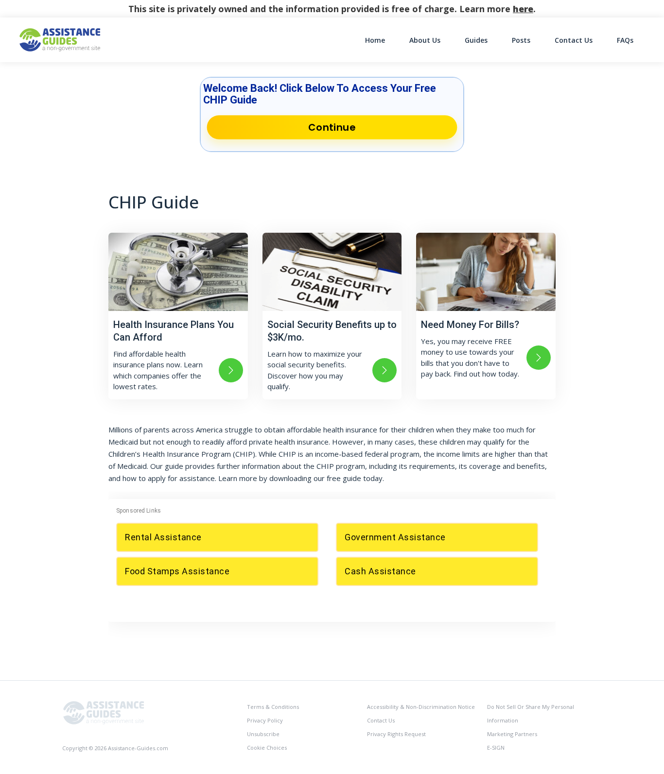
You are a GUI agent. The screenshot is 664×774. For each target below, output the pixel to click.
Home (375, 40)
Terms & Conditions (273, 706)
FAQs (625, 40)
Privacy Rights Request (396, 734)
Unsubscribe (263, 734)
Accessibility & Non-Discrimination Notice (421, 706)
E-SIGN (496, 747)
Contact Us (574, 40)
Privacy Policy (265, 720)
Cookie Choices (267, 747)
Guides (476, 40)
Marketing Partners (512, 734)
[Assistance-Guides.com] (103, 712)
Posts (521, 40)
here (523, 9)
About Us (424, 40)
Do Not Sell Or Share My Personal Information (530, 713)
